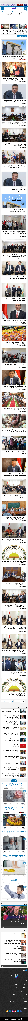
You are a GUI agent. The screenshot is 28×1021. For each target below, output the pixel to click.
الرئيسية (25, 11)
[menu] (25, 8)
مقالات (25, 1008)
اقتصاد (25, 1001)
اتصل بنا (16, 1014)
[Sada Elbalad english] (3, 5)
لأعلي (24, 970)
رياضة (16, 984)
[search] (2, 8)
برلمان (25, 1004)
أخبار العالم (24, 994)
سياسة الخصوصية (8, 1014)
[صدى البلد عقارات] (8, 5)
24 (7, 701)
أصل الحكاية (15, 994)
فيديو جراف (24, 997)
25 (4, 701)
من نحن (22, 1014)
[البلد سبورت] (20, 5)
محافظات (15, 997)
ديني (16, 991)
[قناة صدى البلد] (25, 5)
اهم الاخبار (19, 11)
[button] (26, 26)
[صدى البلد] (14, 8)
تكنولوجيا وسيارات (13, 1001)
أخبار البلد (12, 11)
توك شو (15, 987)
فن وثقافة (25, 987)
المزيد (3, 927)
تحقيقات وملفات (14, 1004)
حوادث (6, 11)
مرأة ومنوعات (24, 991)
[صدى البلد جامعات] (13, 5)
